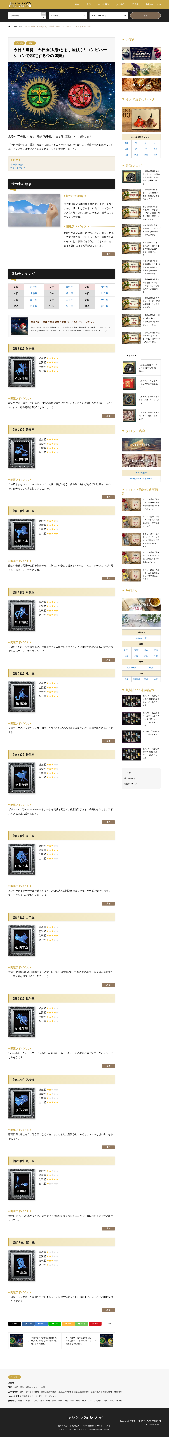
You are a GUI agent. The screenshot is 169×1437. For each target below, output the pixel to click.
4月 (155, 143)
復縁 (156, 650)
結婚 (126, 656)
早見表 (135, 4)
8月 (155, 149)
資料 (22, 1392)
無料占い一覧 (141, 638)
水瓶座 (33, 293)
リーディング (50, 1396)
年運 (43, 1387)
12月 (156, 155)
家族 (146, 656)
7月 (146, 149)
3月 (146, 143)
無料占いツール (153, 4)
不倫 (156, 656)
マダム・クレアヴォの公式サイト (72, 1429)
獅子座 (104, 286)
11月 (146, 155)
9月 (126, 155)
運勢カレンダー (32, 1387)
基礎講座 (25, 1396)
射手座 (33, 286)
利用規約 (75, 1426)
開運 (146, 679)
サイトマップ (102, 1426)
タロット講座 (13, 1396)
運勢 (30, 43)
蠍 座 (69, 293)
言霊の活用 (95, 1392)
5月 (126, 149)
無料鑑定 (120, 4)
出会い (126, 650)
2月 (136, 143)
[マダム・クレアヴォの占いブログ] (20, 4)
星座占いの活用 (64, 1392)
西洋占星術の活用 (48, 1392)
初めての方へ (63, 1426)
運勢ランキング (17, 168)
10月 (136, 155)
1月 (126, 143)
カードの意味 (141, 473)
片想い (136, 650)
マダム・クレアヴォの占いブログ (144, 1421)
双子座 (33, 300)
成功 (151, 668)
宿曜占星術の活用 (81, 1392)
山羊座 (69, 300)
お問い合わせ (88, 1426)
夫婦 (136, 656)
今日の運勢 (19, 43)
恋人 (146, 650)
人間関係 (136, 679)
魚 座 (69, 306)
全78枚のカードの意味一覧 (141, 479)
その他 (119, 1400)
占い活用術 (103, 4)
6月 (136, 149)
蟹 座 (104, 306)
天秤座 (69, 286)
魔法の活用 (107, 1392)
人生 (126, 679)
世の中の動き (16, 164)
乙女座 (33, 306)
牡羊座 (104, 293)
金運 (156, 679)
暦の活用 (118, 1392)
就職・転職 (131, 668)
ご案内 (76, 4)
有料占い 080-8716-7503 (100, 1429)
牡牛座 (104, 300)
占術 (89, 4)
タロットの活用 (32, 1392)
